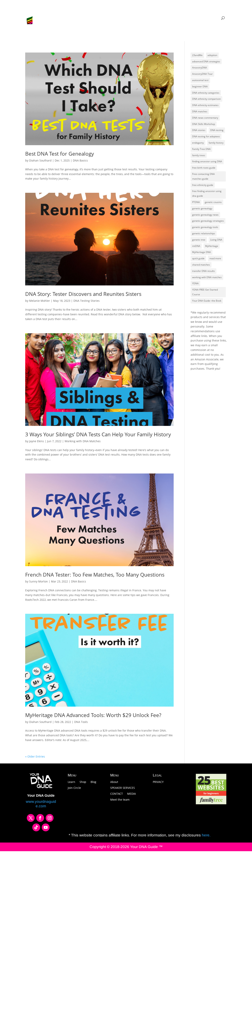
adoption (212, 55)
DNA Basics (80, 160)
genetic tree (198, 239)
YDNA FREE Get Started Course (205, 292)
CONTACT (116, 794)
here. (205, 835)
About (114, 782)
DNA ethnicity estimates (205, 105)
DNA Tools (81, 722)
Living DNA (216, 239)
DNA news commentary (205, 117)
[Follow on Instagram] (50, 818)
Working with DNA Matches (83, 441)
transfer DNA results (203, 271)
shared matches (201, 264)
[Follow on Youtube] (46, 827)
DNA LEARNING (178, 18)
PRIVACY (158, 782)
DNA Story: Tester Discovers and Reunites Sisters (83, 293)
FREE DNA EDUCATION (131, 18)
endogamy (198, 142)
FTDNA (196, 202)
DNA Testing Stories (86, 301)
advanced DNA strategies (206, 61)
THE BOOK (157, 18)
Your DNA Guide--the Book (206, 300)
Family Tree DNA (201, 149)
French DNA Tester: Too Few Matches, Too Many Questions (94, 574)
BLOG (108, 18)
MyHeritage (211, 246)
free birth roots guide (203, 167)
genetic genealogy (202, 208)
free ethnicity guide (202, 185)
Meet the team (120, 799)
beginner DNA (200, 86)
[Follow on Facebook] (40, 818)
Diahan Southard (40, 160)
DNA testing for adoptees (206, 136)
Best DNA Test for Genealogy (59, 153)
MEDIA (131, 794)
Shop (83, 782)
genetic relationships (203, 233)
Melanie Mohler (39, 301)
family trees (198, 155)
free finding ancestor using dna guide (206, 193)
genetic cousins (213, 202)
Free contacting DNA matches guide (203, 176)
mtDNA (196, 246)
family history (216, 142)
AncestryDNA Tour (202, 74)
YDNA (195, 283)
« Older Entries (35, 756)
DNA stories (198, 130)
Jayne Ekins (36, 441)
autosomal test (200, 80)
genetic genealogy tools (205, 227)
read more (215, 258)
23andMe (197, 55)
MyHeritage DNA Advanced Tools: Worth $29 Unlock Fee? (93, 715)
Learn (71, 782)
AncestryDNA (199, 67)
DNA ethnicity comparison (206, 99)
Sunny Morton (38, 581)
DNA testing (216, 130)
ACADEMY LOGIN (208, 18)
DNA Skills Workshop (203, 124)
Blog (93, 782)
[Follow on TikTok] (36, 827)
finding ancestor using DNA (207, 161)
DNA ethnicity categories (205, 92)
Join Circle (74, 788)
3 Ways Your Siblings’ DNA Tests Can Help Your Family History (98, 434)
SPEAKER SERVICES (122, 788)
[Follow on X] (31, 818)
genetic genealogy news (205, 214)
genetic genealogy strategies (208, 220)
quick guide (198, 258)
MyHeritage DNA (201, 252)
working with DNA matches (207, 277)
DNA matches (199, 111)
